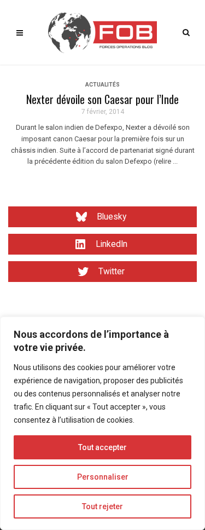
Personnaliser (102, 477)
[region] (102, 423)
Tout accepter (102, 447)
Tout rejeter (102, 506)
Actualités (102, 85)
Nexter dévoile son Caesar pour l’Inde (102, 99)
